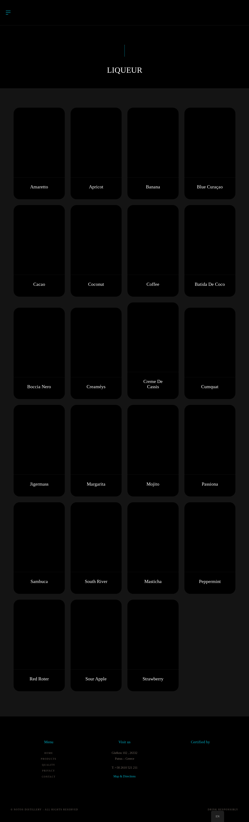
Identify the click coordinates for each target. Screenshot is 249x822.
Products (48, 759)
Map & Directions (124, 776)
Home (48, 753)
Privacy (48, 770)
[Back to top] (240, 813)
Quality (48, 765)
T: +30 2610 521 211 (125, 767)
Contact (48, 776)
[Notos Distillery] (124, 12)
